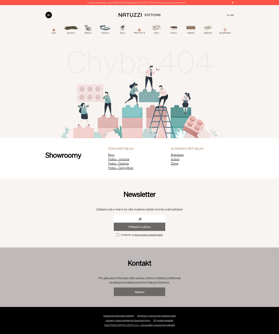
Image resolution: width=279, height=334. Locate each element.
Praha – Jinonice (118, 159)
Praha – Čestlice (118, 163)
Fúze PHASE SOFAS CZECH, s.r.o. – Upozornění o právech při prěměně (139, 325)
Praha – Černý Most (120, 168)
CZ (232, 15)
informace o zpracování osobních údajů (156, 315)
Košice (175, 159)
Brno (111, 155)
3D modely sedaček (163, 320)
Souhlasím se (142, 234)
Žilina (174, 163)
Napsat (139, 292)
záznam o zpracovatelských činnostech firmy (128, 320)
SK (228, 15)
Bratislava (177, 155)
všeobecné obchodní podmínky (118, 315)
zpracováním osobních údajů (148, 234)
